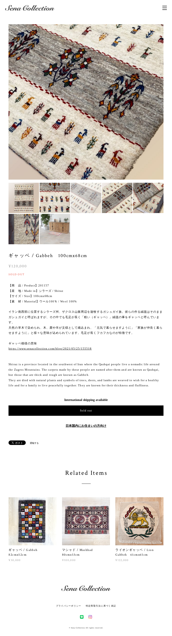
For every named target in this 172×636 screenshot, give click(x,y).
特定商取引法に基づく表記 (101, 606)
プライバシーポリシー (68, 606)
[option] (86, 102)
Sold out (86, 410)
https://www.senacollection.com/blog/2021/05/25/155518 (50, 348)
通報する (34, 443)
